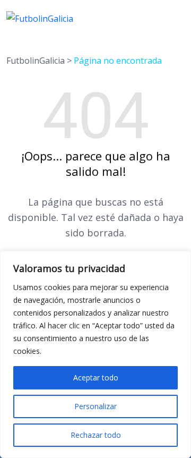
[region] (95, 354)
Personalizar (95, 406)
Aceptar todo (95, 377)
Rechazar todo (96, 435)
